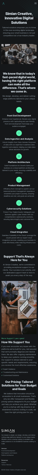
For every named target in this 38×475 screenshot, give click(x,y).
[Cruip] (3, 3)
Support (3, 462)
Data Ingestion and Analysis (9, 453)
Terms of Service (6, 464)
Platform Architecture (7, 455)
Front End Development (8, 450)
